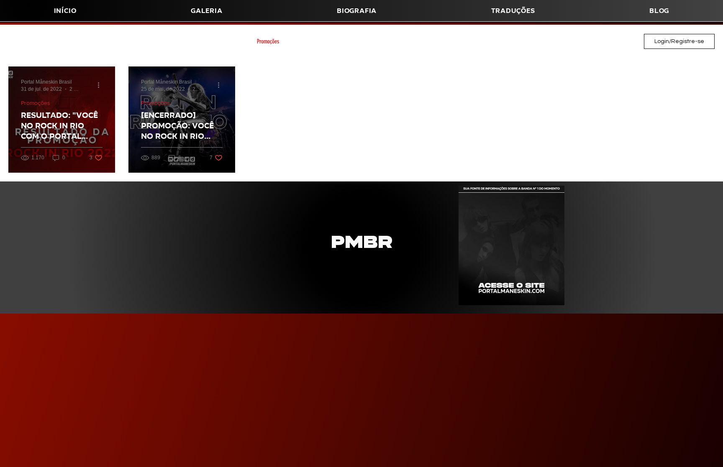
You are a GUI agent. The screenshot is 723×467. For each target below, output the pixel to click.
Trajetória (180, 41)
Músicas (91, 41)
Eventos (346, 41)
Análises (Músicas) (135, 41)
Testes (545, 41)
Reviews (379, 41)
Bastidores (512, 41)
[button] (357, 10)
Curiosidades (309, 41)
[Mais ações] (101, 85)
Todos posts (20, 41)
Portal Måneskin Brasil (461, 41)
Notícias (413, 41)
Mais (573, 41)
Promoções (268, 41)
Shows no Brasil (223, 41)
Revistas (57, 41)
